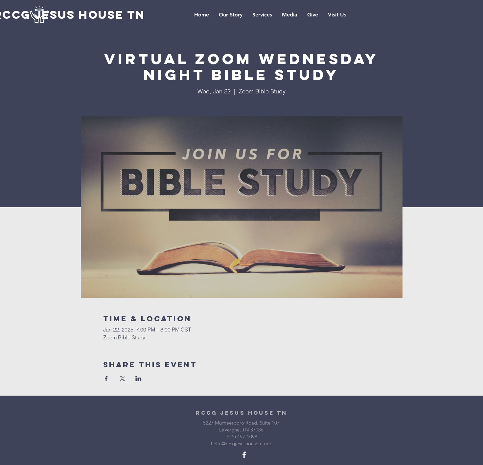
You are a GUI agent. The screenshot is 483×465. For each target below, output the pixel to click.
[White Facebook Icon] (244, 455)
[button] (289, 15)
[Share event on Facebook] (106, 378)
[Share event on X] (122, 378)
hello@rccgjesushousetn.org (241, 443)
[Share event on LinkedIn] (138, 378)
